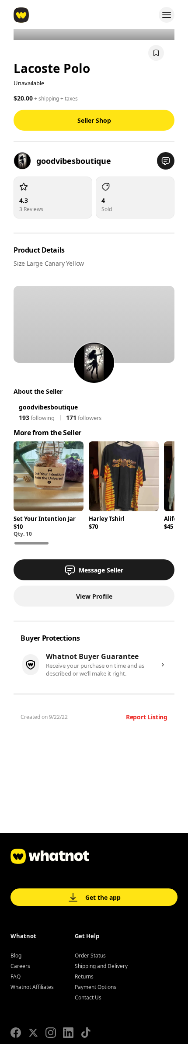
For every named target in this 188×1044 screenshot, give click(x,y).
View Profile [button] (94, 596)
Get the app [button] (103, 897)
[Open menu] (166, 15)
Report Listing (146, 717)
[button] (165, 161)
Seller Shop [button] (94, 120)
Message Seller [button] (101, 570)
